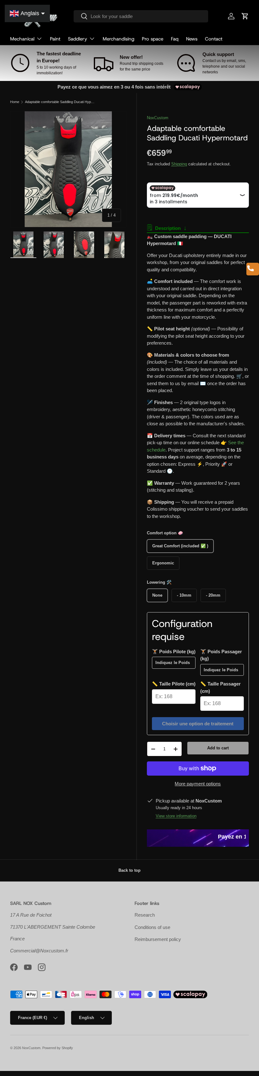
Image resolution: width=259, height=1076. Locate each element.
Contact (213, 39)
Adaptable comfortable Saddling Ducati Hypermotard (60, 102)
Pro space (152, 39)
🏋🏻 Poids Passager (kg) (221, 655)
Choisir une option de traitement (197, 723)
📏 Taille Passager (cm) (220, 687)
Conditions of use (152, 927)
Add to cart (218, 748)
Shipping (179, 164)
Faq (174, 39)
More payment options (198, 783)
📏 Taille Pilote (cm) (174, 683)
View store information (176, 816)
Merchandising (118, 39)
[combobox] (141, 16)
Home (14, 102)
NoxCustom (157, 117)
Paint (55, 39)
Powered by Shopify (57, 1048)
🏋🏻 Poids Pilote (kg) (174, 651)
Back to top (129, 870)
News (191, 39)
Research (145, 915)
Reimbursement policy (158, 939)
